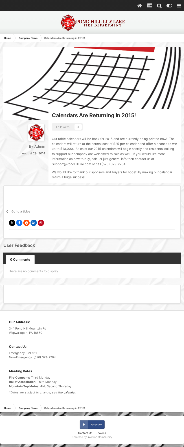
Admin (39, 146)
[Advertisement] (92, 293)
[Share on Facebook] (19, 223)
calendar (69, 392)
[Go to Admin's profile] (36, 132)
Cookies (101, 433)
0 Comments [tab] (20, 259)
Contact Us (85, 433)
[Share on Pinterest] (41, 223)
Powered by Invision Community (92, 437)
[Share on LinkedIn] (34, 223)
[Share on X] (12, 223)
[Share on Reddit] (26, 223)
